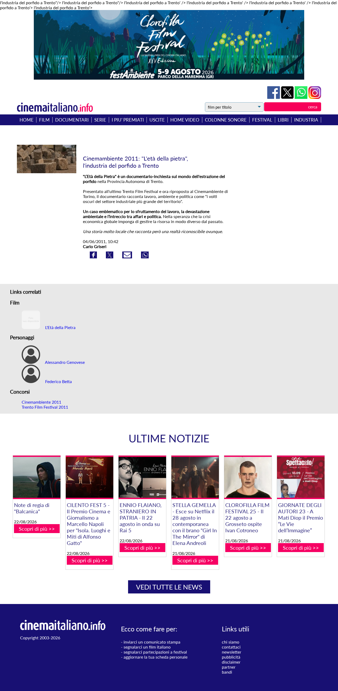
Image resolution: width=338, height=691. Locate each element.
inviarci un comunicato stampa (152, 641)
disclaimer (231, 661)
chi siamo (230, 641)
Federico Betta (58, 381)
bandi (227, 671)
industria (306, 120)
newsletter (231, 651)
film (44, 120)
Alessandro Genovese (64, 362)
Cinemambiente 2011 (41, 401)
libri (283, 120)
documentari (72, 120)
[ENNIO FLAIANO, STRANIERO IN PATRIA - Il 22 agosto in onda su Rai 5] (142, 477)
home (27, 120)
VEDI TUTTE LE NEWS (169, 587)
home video (184, 120)
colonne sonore (226, 120)
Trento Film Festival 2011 (45, 406)
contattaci (231, 646)
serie (100, 120)
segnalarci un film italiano (147, 646)
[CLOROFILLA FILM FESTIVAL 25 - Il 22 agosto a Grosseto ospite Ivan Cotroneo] (248, 477)
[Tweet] (288, 97)
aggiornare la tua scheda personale (155, 656)
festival (262, 120)
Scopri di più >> (37, 528)
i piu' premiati (128, 120)
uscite (157, 120)
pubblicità (231, 656)
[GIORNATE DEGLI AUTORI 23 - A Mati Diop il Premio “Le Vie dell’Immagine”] (301, 477)
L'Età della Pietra (60, 327)
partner (229, 666)
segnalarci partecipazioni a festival (155, 651)
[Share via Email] (127, 256)
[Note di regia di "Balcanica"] (36, 477)
